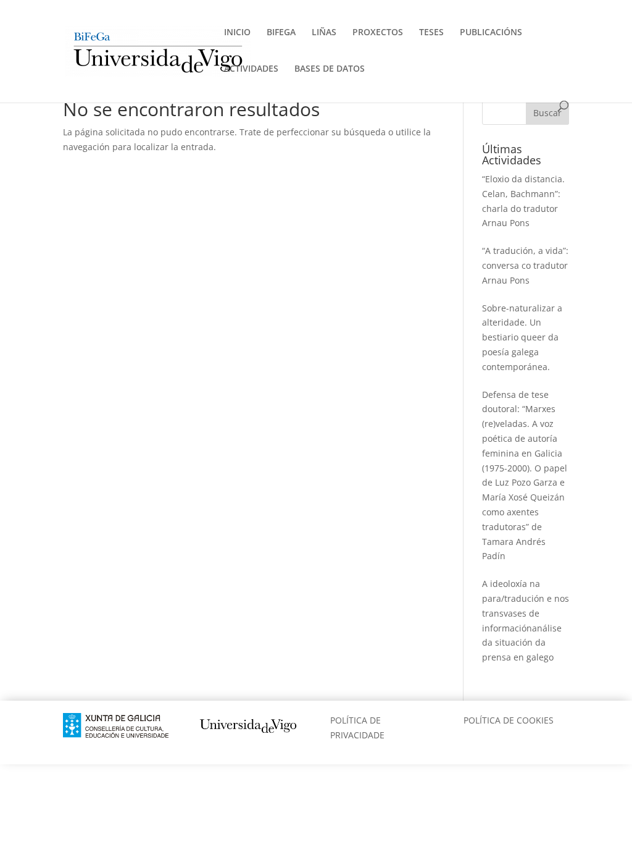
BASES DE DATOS (329, 69)
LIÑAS (324, 33)
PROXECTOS (377, 33)
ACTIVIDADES (251, 69)
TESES (431, 33)
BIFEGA (281, 33)
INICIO (237, 33)
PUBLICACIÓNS (491, 33)
